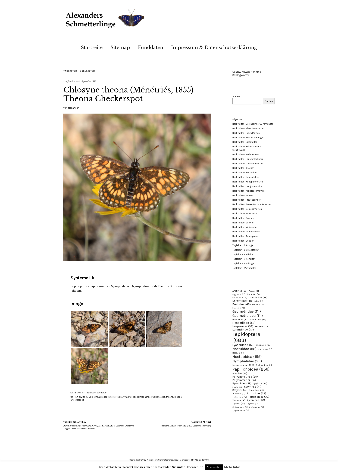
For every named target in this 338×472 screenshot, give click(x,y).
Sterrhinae (256, 390)
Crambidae (258, 297)
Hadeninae (239, 319)
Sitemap (120, 47)
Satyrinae (252, 386)
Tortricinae (239, 397)
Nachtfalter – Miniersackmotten (248, 191)
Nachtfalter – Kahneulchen (245, 177)
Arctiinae (239, 291)
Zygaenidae (240, 407)
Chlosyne (93, 397)
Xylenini (238, 403)
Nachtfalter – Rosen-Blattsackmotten (251, 204)
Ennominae (242, 300)
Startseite (92, 47)
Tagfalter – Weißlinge (243, 263)
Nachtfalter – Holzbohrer (244, 172)
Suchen (236, 96)
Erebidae (241, 304)
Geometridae (246, 311)
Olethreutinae (264, 365)
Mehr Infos (232, 467)
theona (169, 397)
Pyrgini (237, 387)
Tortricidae (256, 393)
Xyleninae (256, 400)
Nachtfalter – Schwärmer (244, 213)
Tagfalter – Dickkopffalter (245, 250)
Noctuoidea (247, 356)
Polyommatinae (245, 376)
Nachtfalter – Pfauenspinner (246, 199)
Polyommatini (244, 380)
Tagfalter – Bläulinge (242, 245)
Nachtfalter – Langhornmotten (247, 186)
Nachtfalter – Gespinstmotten (247, 163)
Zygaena (252, 404)
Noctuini (238, 353)
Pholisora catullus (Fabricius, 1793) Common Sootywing (186, 424)
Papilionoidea (158, 397)
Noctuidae (244, 349)
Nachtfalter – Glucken (243, 168)
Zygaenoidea (240, 410)
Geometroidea (247, 315)
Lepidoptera (105, 397)
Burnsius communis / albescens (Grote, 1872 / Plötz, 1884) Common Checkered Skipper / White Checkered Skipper (98, 425)
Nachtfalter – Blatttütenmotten (248, 128)
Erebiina (258, 304)
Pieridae (239, 373)
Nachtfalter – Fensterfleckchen (248, 159)
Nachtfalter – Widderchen (245, 227)
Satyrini (240, 390)
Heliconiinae (257, 319)
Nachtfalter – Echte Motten (246, 133)
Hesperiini (262, 326)
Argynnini (238, 294)
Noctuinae (265, 349)
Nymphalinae (144, 397)
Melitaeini (117, 397)
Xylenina (238, 400)
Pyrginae (260, 383)
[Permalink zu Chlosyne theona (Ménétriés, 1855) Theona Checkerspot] (137, 260)
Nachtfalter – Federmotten (245, 154)
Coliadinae (239, 297)
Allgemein (237, 119)
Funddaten (150, 47)
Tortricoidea (258, 396)
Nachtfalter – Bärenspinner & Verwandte (252, 124)
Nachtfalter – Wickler (243, 222)
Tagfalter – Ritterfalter (243, 259)
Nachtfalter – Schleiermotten (247, 209)
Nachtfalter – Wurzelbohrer (246, 231)
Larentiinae (243, 329)
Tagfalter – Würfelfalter (244, 268)
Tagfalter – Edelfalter (243, 254)
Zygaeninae (256, 407)
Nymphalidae (129, 397)
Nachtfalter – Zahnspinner (245, 236)
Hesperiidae (243, 323)
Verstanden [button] (214, 467)
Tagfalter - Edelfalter (79, 71)
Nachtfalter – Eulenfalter (244, 142)
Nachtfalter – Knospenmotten (247, 181)
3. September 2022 (87, 81)
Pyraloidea (241, 383)
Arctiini (254, 291)
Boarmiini (253, 294)
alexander (73, 108)
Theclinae (238, 394)
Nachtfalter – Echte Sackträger (248, 137)
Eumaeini (238, 308)
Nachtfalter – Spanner (243, 218)
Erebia (258, 301)
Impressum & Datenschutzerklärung (214, 47)
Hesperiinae (242, 326)
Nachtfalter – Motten (242, 195)
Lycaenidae (243, 345)
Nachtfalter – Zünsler (243, 240)
